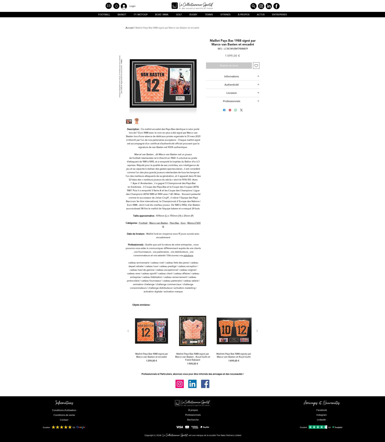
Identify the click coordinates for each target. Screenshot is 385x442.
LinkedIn (321, 419)
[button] (116, 6)
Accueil (130, 27)
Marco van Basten (158, 223)
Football (143, 223)
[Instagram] (180, 384)
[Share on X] (241, 110)
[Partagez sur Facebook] (224, 110)
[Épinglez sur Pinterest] (230, 110)
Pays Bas (174, 223)
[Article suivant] (257, 331)
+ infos (121, 61)
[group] (192, 339)
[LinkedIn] (192, 384)
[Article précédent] (128, 331)
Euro (183, 223)
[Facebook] (205, 384)
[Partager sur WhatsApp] (235, 110)
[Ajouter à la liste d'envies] (256, 65)
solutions (188, 255)
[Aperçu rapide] (151, 331)
